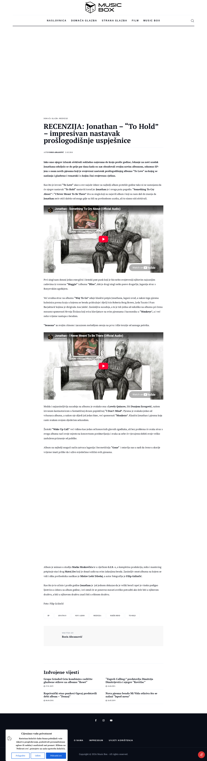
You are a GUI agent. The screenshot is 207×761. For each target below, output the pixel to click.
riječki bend (115, 616)
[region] (37, 745)
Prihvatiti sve (56, 755)
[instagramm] (103, 720)
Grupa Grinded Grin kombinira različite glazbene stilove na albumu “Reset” (68, 680)
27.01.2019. (50, 686)
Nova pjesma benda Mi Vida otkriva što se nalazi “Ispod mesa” (131, 695)
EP (48, 616)
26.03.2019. (112, 700)
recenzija (97, 616)
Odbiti (38, 755)
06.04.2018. (50, 700)
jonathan (62, 616)
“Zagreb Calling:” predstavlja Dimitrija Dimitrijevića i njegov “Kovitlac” (129, 680)
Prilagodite (20, 755)
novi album (80, 616)
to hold (132, 616)
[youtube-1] (111, 720)
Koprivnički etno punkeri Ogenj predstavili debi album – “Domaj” (70, 695)
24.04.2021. (112, 686)
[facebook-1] (96, 720)
